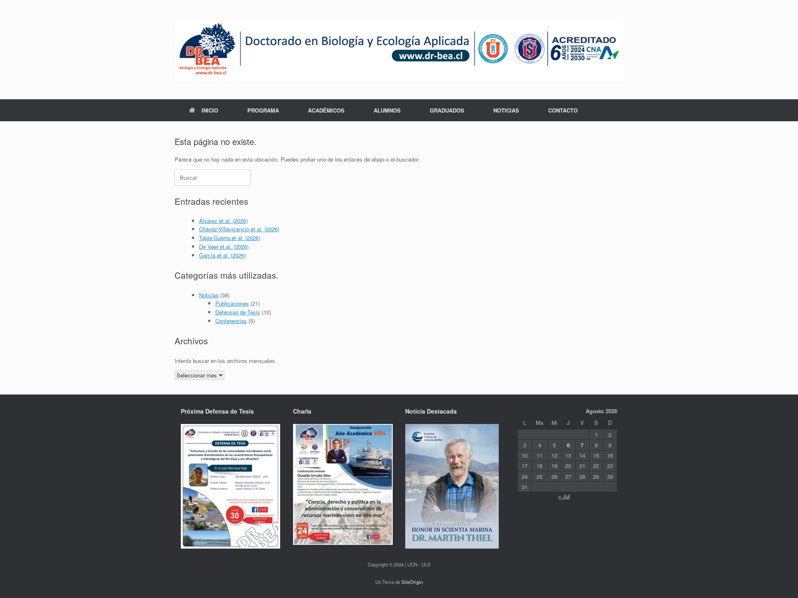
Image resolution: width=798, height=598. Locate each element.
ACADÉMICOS (326, 110)
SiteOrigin (412, 581)
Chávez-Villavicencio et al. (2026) (239, 229)
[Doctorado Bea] (399, 50)
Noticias (209, 295)
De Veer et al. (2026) (224, 246)
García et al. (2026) (222, 255)
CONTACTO (563, 110)
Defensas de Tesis (237, 312)
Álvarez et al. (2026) (223, 221)
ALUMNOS (387, 110)
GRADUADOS (447, 110)
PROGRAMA (263, 110)
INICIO (210, 110)
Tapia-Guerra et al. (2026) (229, 238)
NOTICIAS (506, 110)
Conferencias (231, 321)
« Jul (564, 496)
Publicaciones (232, 303)
